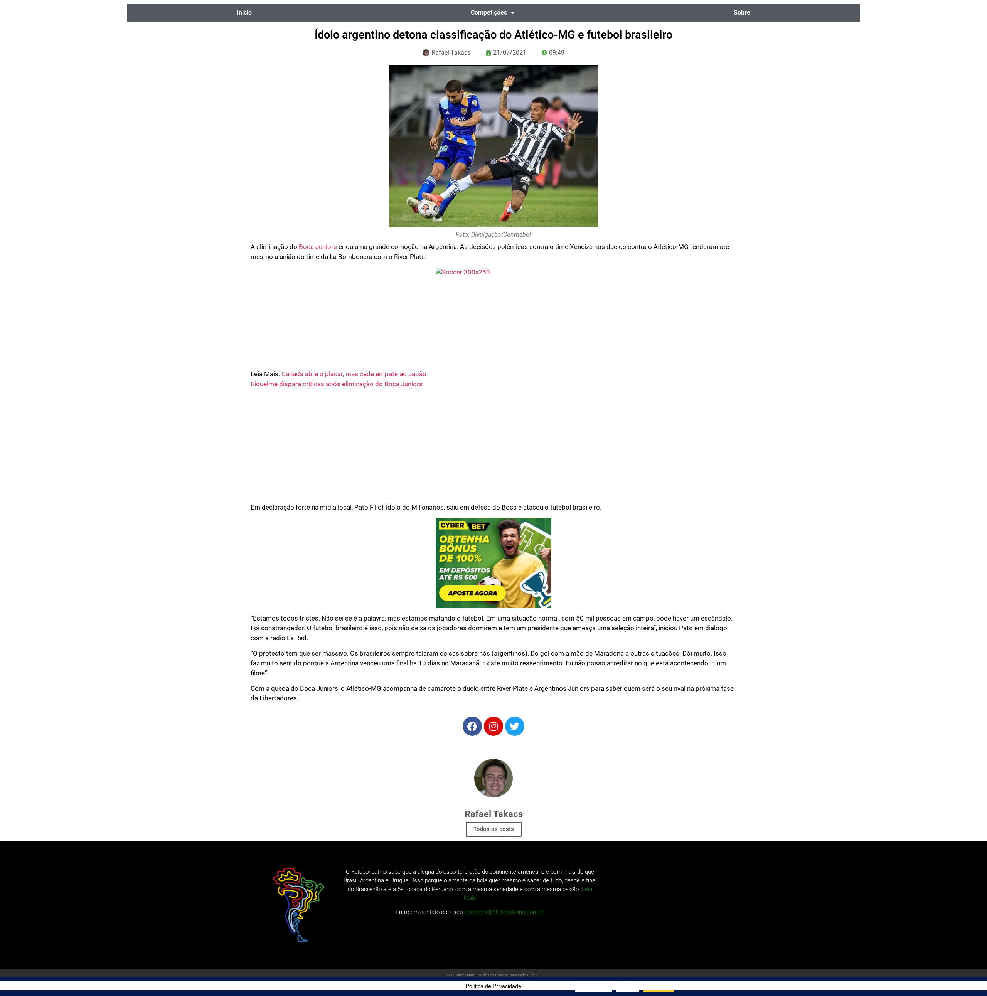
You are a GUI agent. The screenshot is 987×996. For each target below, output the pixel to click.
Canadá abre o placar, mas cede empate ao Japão (353, 374)
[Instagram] (493, 726)
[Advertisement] (493, 449)
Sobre (742, 12)
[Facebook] (472, 726)
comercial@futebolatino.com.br (504, 912)
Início (244, 12)
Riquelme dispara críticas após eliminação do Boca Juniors (337, 384)
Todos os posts (493, 829)
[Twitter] (514, 726)
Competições (489, 12)
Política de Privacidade (493, 986)
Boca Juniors (318, 247)
